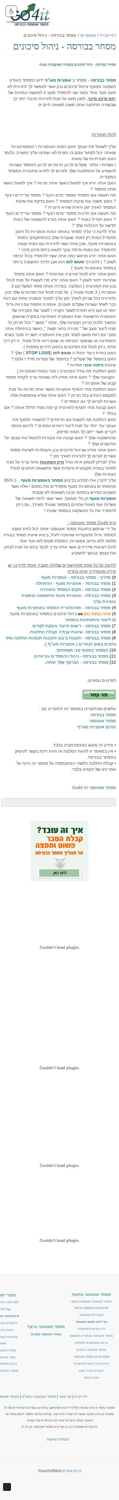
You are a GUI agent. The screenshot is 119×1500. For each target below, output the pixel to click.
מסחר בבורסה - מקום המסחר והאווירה (75, 589)
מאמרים (88, 35)
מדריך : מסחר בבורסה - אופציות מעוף (76, 577)
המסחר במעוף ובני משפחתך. (81, 650)
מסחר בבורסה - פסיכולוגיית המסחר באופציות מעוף (64, 607)
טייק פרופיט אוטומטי (91, 1328)
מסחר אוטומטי (102, 720)
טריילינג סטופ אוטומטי (91, 1321)
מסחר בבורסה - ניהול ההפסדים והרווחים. (71, 656)
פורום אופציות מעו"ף (97, 726)
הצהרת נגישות (58, 1439)
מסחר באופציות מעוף (42, 480)
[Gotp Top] (7, 1487)
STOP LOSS (38, 352)
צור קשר (65, 1396)
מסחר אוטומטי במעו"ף (39, 1396)
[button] (11, 11)
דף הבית (108, 35)
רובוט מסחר (91, 1377)
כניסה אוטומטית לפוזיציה (91, 1342)
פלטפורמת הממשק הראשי (91, 1308)
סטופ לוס (75, 261)
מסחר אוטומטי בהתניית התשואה (91, 1335)
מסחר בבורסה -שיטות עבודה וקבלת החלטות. (70, 631)
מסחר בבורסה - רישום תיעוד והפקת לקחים (72, 625)
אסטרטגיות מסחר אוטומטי (91, 1356)
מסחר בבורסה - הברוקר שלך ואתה (76, 662)
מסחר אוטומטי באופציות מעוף (91, 1301)
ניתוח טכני (93, 364)
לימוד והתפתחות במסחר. (88, 619)
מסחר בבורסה (103, 714)
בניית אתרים (72, 1471)
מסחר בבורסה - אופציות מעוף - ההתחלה (73, 583)
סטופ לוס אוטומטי (91, 1314)
